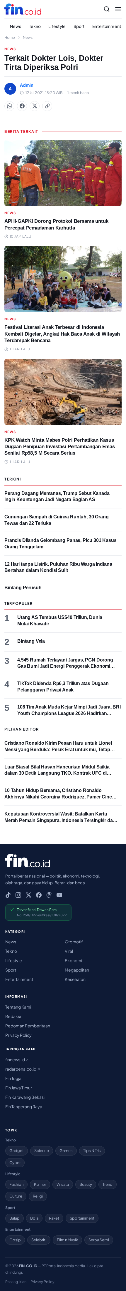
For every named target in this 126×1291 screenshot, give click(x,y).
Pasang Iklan (15, 1281)
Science (41, 1150)
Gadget (16, 1150)
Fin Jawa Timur (18, 1087)
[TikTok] (8, 895)
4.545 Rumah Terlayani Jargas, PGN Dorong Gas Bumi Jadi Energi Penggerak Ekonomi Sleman (65, 666)
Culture (15, 1196)
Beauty (85, 1184)
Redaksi (13, 1016)
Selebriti (38, 1240)
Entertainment (106, 26)
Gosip (15, 1240)
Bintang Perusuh (23, 587)
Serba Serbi (98, 1240)
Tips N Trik (92, 1150)
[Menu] (118, 9)
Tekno (35, 26)
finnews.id (15, 1059)
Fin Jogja (13, 1078)
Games (66, 1150)
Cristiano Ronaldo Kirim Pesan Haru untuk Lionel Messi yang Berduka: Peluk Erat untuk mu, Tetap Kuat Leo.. (58, 749)
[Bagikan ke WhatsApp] (9, 106)
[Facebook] (39, 895)
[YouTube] (59, 895)
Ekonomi (73, 960)
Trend (108, 1184)
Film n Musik (67, 1240)
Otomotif (74, 941)
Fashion (16, 1184)
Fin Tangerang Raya (23, 1106)
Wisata (63, 1184)
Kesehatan (75, 979)
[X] (28, 895)
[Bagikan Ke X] (35, 106)
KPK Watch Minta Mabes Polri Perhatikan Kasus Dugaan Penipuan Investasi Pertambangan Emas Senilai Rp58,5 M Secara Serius (59, 446)
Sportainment (82, 1218)
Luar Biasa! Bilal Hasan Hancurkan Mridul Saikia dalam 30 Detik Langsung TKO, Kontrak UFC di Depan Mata (57, 773)
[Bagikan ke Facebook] (22, 106)
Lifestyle (57, 26)
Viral (69, 951)
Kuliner (40, 1184)
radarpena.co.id (21, 1068)
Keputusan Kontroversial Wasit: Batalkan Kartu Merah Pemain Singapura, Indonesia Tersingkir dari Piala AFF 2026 (59, 820)
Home (9, 37)
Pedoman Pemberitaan (27, 1025)
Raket (54, 1218)
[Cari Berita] (106, 9)
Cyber (15, 1162)
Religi (38, 1196)
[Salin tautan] (47, 106)
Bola (34, 1218)
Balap (14, 1218)
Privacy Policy (18, 1035)
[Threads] (49, 895)
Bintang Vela (31, 641)
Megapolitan (77, 969)
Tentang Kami (18, 1006)
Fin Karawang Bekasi (25, 1097)
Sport (79, 26)
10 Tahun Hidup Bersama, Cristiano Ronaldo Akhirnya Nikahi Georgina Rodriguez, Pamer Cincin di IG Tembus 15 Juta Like (60, 797)
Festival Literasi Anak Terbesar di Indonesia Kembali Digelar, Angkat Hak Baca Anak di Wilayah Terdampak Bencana (62, 333)
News (15, 26)
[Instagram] (18, 895)
